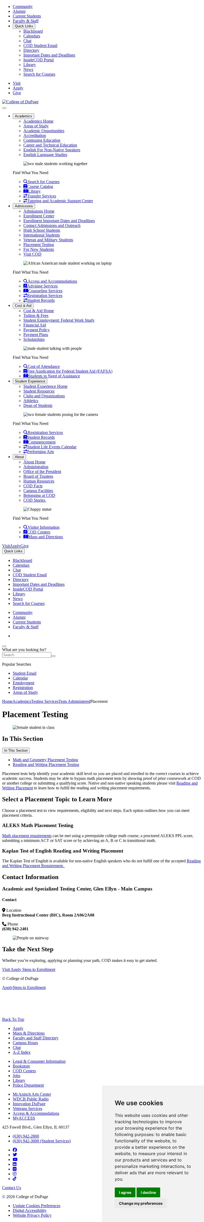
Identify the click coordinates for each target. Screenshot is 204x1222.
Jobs (16, 1075)
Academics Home (38, 121)
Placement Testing (38, 244)
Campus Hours (25, 1042)
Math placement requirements (27, 835)
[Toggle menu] (4, 108)
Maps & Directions (29, 1033)
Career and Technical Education (50, 145)
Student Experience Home (45, 386)
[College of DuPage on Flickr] (14, 1169)
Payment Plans (35, 334)
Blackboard (33, 31)
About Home (34, 462)
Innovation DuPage (29, 1103)
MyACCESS (24, 1118)
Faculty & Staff (26, 21)
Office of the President (42, 471)
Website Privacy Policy (32, 1215)
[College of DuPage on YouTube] (15, 1159)
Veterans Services (27, 1108)
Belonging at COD (39, 495)
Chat (27, 40)
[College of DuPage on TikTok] (14, 1178)
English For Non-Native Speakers (51, 150)
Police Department (28, 1085)
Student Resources (38, 391)
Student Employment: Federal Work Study (59, 320)
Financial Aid (34, 325)
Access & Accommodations (36, 1113)
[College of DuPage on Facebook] (15, 1150)
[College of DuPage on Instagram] (14, 1174)
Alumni (19, 11)
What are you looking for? (24, 649)
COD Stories (34, 500)
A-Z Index (22, 1052)
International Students (41, 235)
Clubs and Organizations (44, 396)
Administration (35, 466)
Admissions (24, 206)
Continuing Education (41, 140)
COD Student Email (40, 45)
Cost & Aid (23, 306)
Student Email (24, 673)
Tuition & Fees (35, 315)
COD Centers (24, 1071)
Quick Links (24, 26)
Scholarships (34, 339)
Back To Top (13, 1019)
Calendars (31, 36)
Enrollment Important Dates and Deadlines (59, 220)
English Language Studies (45, 154)
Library (29, 64)
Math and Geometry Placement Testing (45, 760)
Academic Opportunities (43, 130)
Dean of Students (37, 405)
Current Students (27, 16)
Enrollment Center (38, 216)
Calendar (20, 678)
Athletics (30, 400)
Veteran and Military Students (48, 240)
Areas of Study (36, 126)
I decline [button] (148, 1192)
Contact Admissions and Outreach (51, 225)
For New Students (38, 249)
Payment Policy (36, 330)
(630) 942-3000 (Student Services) (42, 1141)
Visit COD (32, 254)
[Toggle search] (4, 646)
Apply (18, 1028)
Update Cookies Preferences (36, 1205)
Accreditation (34, 135)
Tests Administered (74, 701)
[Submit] (53, 656)
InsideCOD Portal (38, 60)
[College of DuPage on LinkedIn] (14, 1164)
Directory (31, 50)
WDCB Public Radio (31, 1099)
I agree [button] (125, 1192)
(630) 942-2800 (26, 1136)
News (28, 69)
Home (7, 701)
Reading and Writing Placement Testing (46, 764)
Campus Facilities (38, 490)
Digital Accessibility (29, 1210)
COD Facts (32, 486)
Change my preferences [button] (141, 1203)
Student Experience (30, 381)
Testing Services (44, 701)
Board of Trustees (38, 476)
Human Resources (38, 481)
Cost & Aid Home (38, 310)
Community (23, 6)
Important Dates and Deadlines (49, 55)
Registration (23, 687)
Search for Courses (39, 74)
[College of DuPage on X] (15, 1154)
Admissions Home (38, 211)
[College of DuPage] (20, 102)
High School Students (41, 230)
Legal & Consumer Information (39, 1061)
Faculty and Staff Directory (35, 1038)
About (19, 457)
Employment (23, 683)
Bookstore (21, 1066)
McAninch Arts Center (32, 1094)
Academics (23, 116)
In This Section (16, 750)
